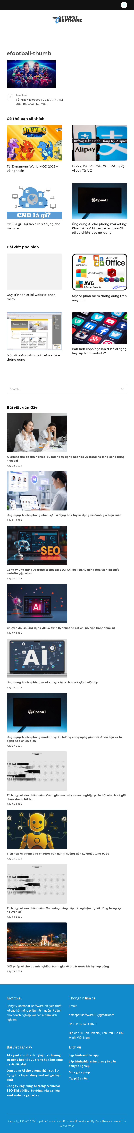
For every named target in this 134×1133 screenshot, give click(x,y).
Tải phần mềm (78, 1078)
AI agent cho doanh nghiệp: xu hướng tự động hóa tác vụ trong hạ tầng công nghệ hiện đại (35, 1059)
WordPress (66, 1126)
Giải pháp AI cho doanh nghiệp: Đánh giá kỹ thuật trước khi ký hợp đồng (58, 966)
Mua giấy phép (79, 1072)
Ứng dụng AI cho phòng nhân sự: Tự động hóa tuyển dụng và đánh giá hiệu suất (64, 515)
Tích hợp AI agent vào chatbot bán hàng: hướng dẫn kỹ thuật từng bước (58, 853)
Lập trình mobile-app (84, 1055)
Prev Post (39, 100)
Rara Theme (102, 1121)
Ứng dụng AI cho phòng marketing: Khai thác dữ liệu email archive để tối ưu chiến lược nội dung (99, 228)
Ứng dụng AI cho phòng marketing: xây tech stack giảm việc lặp (52, 682)
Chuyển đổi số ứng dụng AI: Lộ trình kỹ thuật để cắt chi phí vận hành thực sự (61, 628)
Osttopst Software (43, 1121)
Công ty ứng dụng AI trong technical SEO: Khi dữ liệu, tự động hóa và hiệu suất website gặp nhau (33, 1090)
